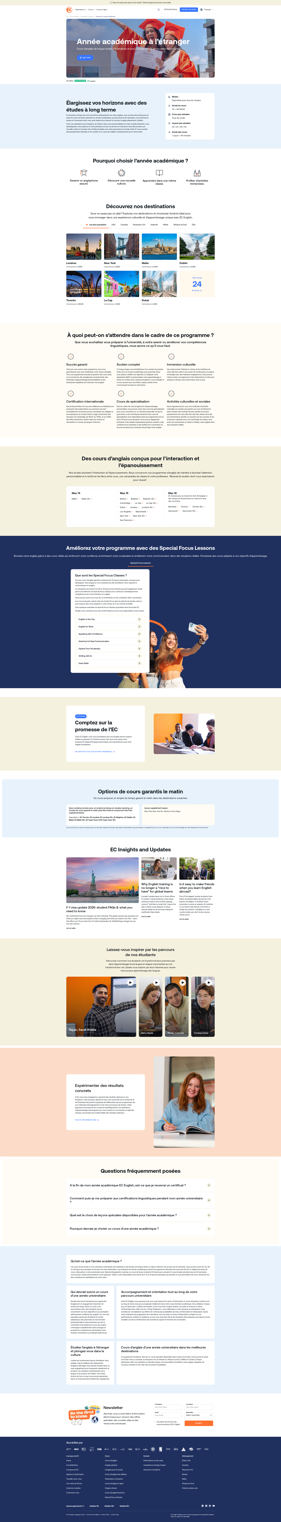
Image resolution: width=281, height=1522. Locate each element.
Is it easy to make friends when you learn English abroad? (196, 887)
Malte (145, 263)
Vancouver (173, 511)
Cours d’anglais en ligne (114, 1483)
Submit (198, 1423)
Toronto (71, 300)
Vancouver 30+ (189, 511)
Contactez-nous (72, 1493)
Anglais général (111, 1465)
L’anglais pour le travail (113, 1470)
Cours (90, 10)
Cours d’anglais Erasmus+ (115, 1493)
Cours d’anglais (74, 16)
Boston (123, 499)
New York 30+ (139, 516)
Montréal (172, 507)
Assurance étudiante (151, 1470)
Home (67, 16)
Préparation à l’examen (87, 16)
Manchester (141, 511)
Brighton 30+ (149, 499)
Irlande (184, 1474)
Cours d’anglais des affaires (116, 1474)
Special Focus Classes (113, 1497)
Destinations (80, 10)
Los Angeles (125, 511)
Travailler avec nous (74, 1479)
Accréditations (72, 1465)
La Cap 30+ (151, 503)
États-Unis (186, 1461)
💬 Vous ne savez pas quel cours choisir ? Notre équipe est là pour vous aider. (140, 3)
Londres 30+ (147, 507)
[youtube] (214, 1506)
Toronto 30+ (197, 507)
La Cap (108, 300)
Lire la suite (71, 928)
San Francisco (126, 520)
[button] (159, 9)
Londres (71, 263)
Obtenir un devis (189, 9)
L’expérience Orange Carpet (154, 1465)
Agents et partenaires (75, 1474)
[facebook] (206, 1506)
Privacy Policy (105, 1514)
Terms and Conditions (93, 1514)
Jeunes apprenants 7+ (75, 1506)
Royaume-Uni (187, 1470)
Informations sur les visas (153, 1461)
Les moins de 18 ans (74, 1483)
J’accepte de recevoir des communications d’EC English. (168, 1423)
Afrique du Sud (188, 1483)
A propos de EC (72, 1470)
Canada (185, 1465)
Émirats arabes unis (190, 1488)
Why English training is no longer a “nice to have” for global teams (157, 887)
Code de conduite (73, 1488)
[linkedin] (210, 1506)
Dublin (183, 263)
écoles (195, 290)
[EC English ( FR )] (69, 10)
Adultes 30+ (109, 1506)
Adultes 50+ (124, 1506)
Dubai (122, 507)
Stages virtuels (111, 1488)
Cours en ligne (101, 10)
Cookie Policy (115, 1514)
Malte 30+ (86, 499)
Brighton (134, 499)
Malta (184, 1479)
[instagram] (203, 1506)
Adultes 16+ (94, 1506)
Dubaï (145, 300)
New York (110, 263)
